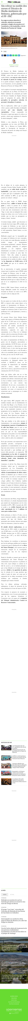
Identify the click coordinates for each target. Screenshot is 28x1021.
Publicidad (14, 998)
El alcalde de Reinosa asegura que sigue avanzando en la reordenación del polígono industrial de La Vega (14, 963)
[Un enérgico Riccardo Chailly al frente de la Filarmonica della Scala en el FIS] (6, 781)
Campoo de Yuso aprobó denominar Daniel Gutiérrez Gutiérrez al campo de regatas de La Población (14, 947)
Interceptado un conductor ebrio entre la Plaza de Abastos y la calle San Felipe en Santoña (14, 920)
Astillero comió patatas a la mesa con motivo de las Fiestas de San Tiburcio (19, 757)
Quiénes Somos (14, 996)
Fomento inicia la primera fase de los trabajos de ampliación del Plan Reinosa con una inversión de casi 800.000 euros (14, 977)
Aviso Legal (14, 1000)
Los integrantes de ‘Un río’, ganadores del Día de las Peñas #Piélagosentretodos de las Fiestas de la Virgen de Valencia (19, 749)
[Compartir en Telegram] (19, 55)
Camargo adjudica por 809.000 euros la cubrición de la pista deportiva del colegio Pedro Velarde (19, 765)
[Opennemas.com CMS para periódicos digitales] (14, 1011)
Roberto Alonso (14, 65)
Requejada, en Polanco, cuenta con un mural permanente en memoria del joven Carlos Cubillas (19, 773)
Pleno (5, 51)
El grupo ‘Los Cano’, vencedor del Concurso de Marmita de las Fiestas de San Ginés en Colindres (13, 911)
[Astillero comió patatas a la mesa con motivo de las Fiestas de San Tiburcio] (6, 758)
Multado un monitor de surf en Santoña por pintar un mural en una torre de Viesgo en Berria (13, 901)
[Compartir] (2, 55)
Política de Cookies (14, 1004)
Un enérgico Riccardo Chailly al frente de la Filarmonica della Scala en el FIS (19, 781)
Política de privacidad (14, 1002)
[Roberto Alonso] (14, 61)
